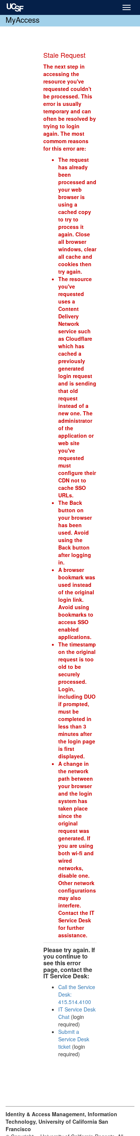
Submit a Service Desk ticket (73, 1039)
